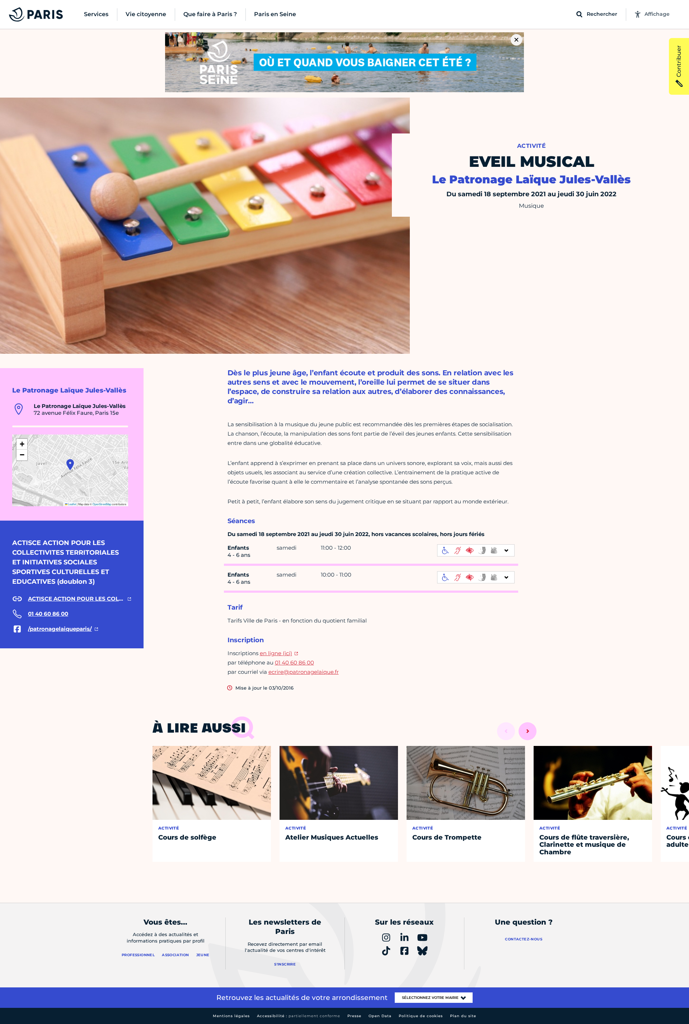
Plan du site (463, 1016)
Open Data (380, 1016)
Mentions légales (231, 1016)
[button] (70, 464)
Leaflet (71, 504)
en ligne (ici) (276, 653)
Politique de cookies (421, 1016)
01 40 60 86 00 (294, 662)
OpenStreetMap (102, 504)
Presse (354, 1016)
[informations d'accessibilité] (476, 550)
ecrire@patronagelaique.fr (303, 671)
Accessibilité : (298, 1016)
